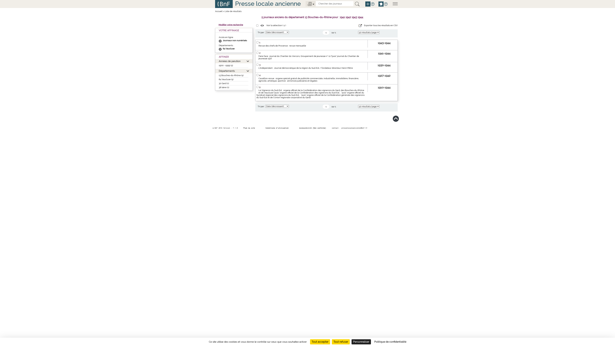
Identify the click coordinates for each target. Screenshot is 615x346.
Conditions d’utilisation (277, 128)
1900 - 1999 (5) (226, 65)
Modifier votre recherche (231, 25)
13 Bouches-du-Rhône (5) (231, 75)
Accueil (218, 11)
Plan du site (249, 128)
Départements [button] (227, 71)
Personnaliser (361, 341)
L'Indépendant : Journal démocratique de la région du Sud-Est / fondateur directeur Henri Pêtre (305, 68)
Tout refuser (340, 341)
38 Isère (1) (224, 87)
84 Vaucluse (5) (226, 79)
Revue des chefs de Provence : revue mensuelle (282, 46)
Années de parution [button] (230, 61)
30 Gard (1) (224, 83)
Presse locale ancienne (268, 3)
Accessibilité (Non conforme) (312, 128)
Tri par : (261, 32)
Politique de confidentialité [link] (390, 341)
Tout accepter (320, 341)
